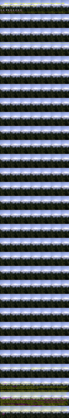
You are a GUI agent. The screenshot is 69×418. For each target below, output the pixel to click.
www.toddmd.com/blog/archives (37, 405)
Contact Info (14, 386)
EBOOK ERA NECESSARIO (7, 397)
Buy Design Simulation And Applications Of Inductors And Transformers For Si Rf (22, 399)
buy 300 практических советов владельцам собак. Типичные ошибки (15, 403)
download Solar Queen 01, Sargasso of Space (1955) (52, 398)
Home (3, 414)
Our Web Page (35, 402)
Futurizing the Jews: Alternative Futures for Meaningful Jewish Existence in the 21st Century (52, 400)
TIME (5, 383)
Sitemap (3, 413)
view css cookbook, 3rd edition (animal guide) (22, 404)
